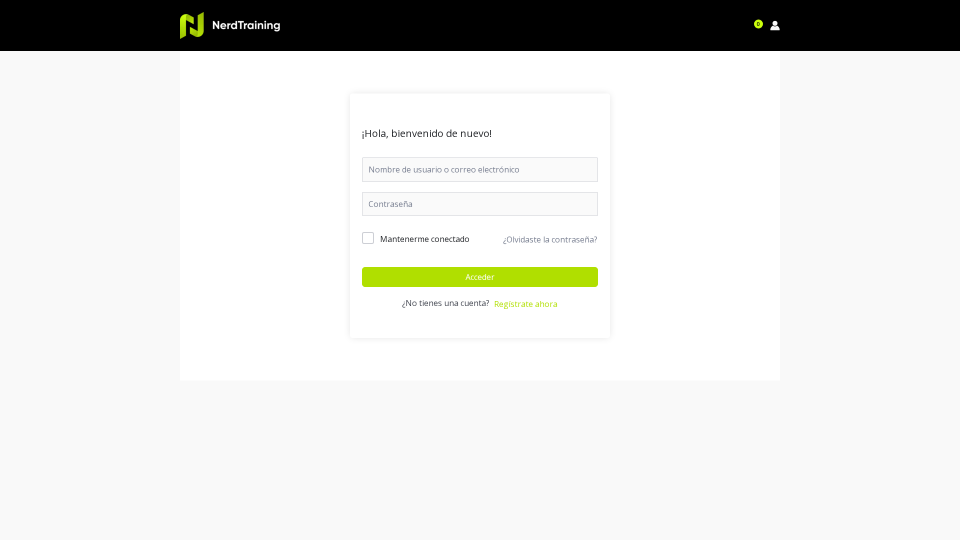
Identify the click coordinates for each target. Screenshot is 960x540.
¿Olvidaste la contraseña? (550, 239)
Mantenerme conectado (425, 239)
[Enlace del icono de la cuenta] (775, 25)
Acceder (480, 277)
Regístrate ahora (526, 304)
